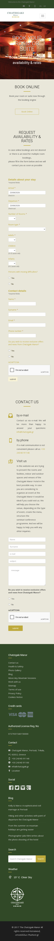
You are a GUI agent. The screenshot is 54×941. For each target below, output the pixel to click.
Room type (14, 224)
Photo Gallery (14, 670)
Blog (10, 674)
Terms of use (14, 689)
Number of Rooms (17, 214)
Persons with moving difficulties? (23, 271)
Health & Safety (15, 666)
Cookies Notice (15, 697)
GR (44, 6)
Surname (13, 309)
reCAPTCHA (13, 362)
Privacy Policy (14, 693)
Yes (12, 278)
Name (12, 299)
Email (11, 320)
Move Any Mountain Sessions (22, 678)
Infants (11, 258)
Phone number (15, 331)
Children (12, 245)
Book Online (27, 111)
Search (41, 858)
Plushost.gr (33, 934)
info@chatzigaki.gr (25, 431)
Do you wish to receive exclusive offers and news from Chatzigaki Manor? (25, 343)
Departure (13, 201)
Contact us (13, 662)
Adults (12, 235)
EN (40, 6)
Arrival (12, 188)
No (12, 284)
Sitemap (12, 685)
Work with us (14, 681)
